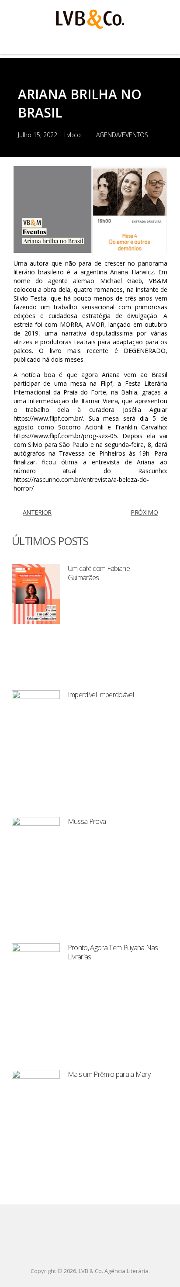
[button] (90, 41)
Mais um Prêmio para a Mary (109, 1074)
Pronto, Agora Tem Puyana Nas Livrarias (113, 952)
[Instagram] (101, 1249)
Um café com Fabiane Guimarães (99, 573)
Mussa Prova (87, 821)
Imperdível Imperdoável (101, 694)
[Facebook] (78, 1249)
